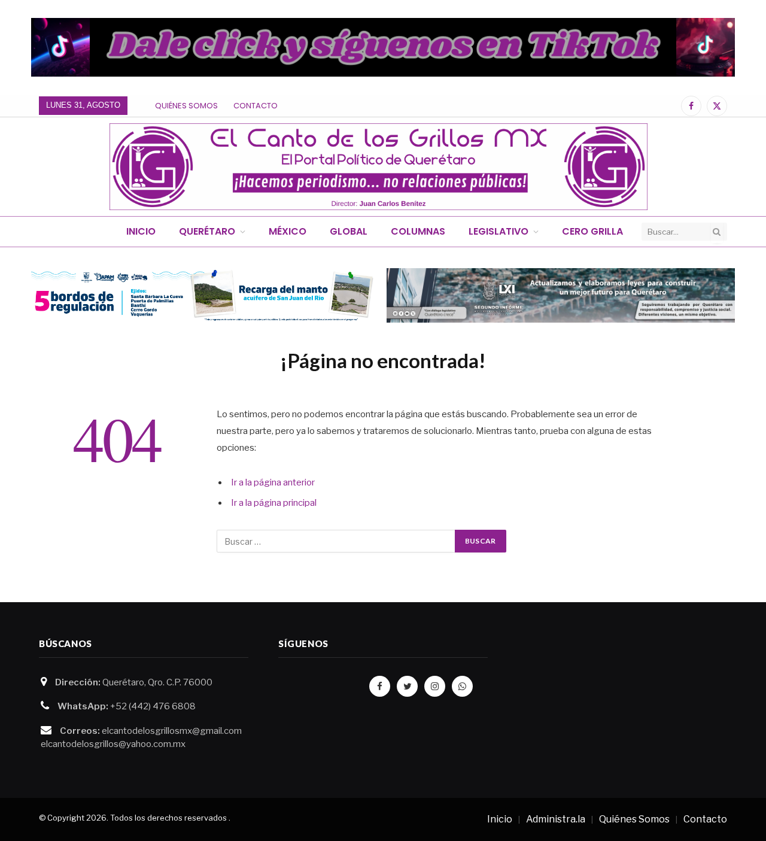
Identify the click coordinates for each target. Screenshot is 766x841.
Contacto (255, 105)
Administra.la (555, 819)
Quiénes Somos (186, 105)
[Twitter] (407, 686)
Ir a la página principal (274, 502)
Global (348, 231)
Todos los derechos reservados (168, 817)
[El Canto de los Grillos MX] (379, 166)
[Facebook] (379, 686)
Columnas (418, 231)
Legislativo (498, 231)
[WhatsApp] (462, 686)
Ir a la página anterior (273, 482)
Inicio (141, 231)
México (287, 231)
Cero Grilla (592, 231)
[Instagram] (434, 686)
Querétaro (207, 231)
